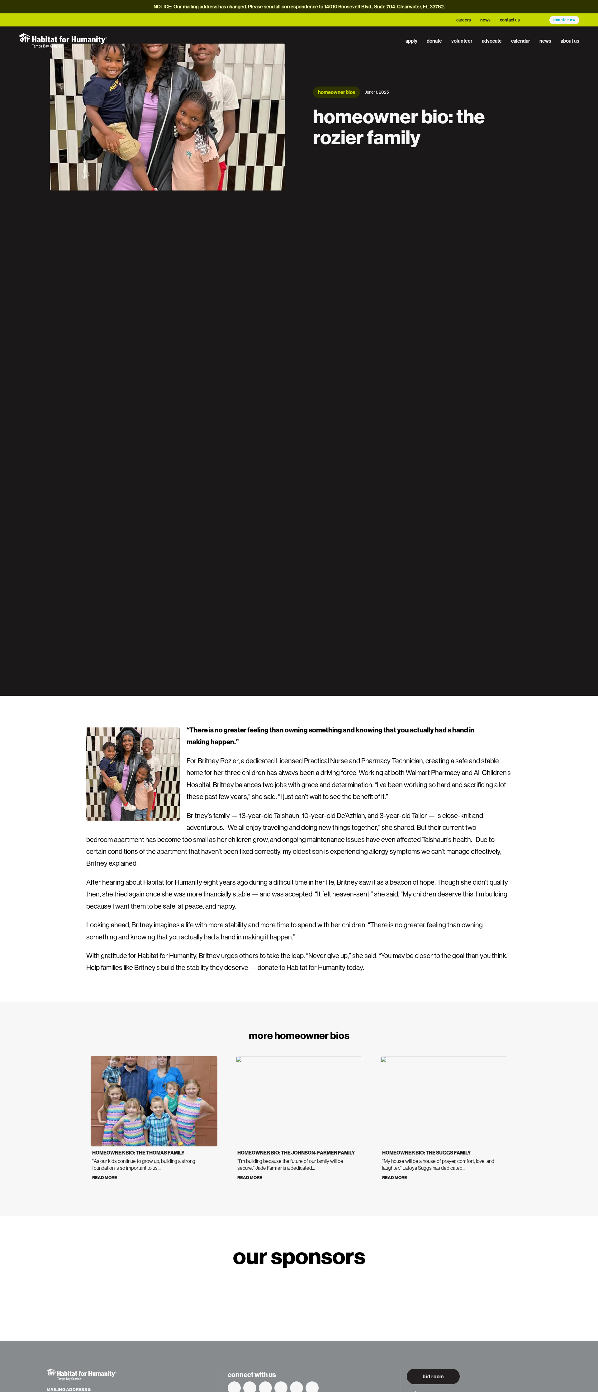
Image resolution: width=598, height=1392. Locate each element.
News (485, 20)
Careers (463, 20)
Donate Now (564, 19)
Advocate (492, 41)
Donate (434, 41)
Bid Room (433, 1376)
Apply (411, 41)
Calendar (520, 41)
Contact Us (510, 20)
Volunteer (461, 41)
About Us (570, 41)
